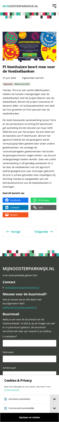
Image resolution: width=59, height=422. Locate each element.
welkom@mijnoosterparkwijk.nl (22, 287)
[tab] (54, 399)
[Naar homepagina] (20, 6)
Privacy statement (12, 389)
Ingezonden (7, 84)
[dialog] (29, 398)
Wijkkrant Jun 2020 (22, 84)
